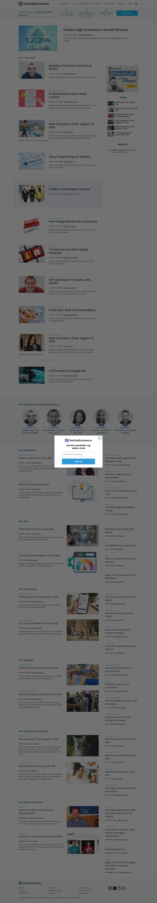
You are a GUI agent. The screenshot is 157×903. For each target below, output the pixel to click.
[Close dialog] (100, 438)
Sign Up (78, 461)
